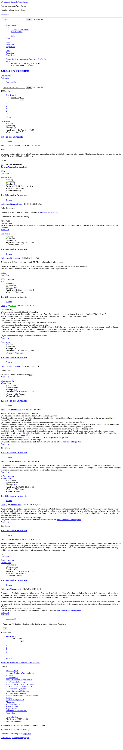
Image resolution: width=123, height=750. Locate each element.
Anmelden (10, 53)
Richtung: (53, 624)
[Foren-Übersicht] (14, 2)
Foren (8, 38)
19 (15, 128)
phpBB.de (27, 734)
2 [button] (6, 104)
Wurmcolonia (6, 383)
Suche (8, 51)
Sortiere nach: (28, 624)
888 (15, 288)
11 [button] (7, 115)
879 (15, 390)
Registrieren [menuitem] (10, 47)
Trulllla (3, 281)
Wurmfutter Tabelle (16, 167)
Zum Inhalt (5, 14)
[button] (11, 95)
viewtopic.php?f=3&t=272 (50, 212)
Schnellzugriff (11, 25)
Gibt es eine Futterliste (15, 70)
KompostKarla (6, 177)
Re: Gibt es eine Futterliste (14, 195)
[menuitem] (20, 30)
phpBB (13, 725)
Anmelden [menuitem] (10, 44)
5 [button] (6, 111)
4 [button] (6, 108)
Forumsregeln (6, 76)
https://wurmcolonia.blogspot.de (69, 442)
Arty (10, 729)
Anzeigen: (7, 624)
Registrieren (10, 55)
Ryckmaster (5, 121)
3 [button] (6, 106)
